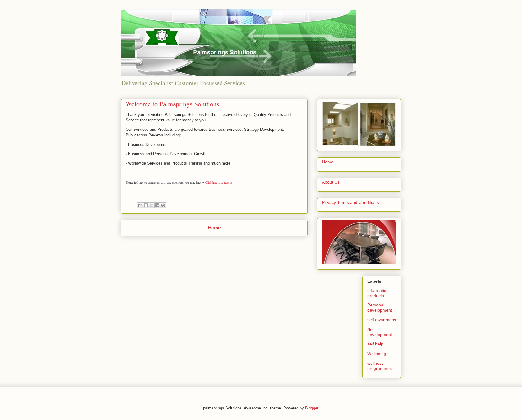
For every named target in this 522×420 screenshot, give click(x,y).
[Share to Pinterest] (163, 205)
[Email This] (140, 205)
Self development (379, 332)
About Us (331, 182)
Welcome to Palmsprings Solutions (172, 103)
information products (378, 293)
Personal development (379, 308)
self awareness (381, 319)
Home (214, 227)
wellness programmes (379, 366)
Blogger (311, 408)
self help (375, 343)
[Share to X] (152, 205)
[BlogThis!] (146, 205)
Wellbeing (376, 353)
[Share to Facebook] (157, 205)
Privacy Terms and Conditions (350, 202)
